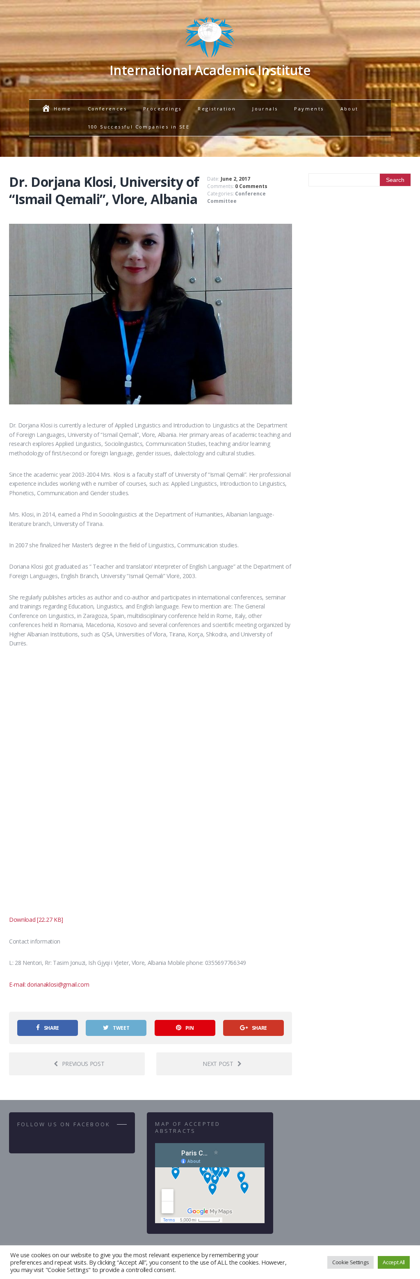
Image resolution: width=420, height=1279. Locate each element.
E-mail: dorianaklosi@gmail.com (49, 984)
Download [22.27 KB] (36, 919)
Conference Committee (236, 197)
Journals (265, 109)
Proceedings (162, 109)
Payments (309, 109)
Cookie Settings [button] (350, 1262)
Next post (218, 1064)
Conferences (107, 109)
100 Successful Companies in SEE (138, 127)
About (349, 109)
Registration (217, 109)
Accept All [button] (394, 1262)
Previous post (83, 1064)
